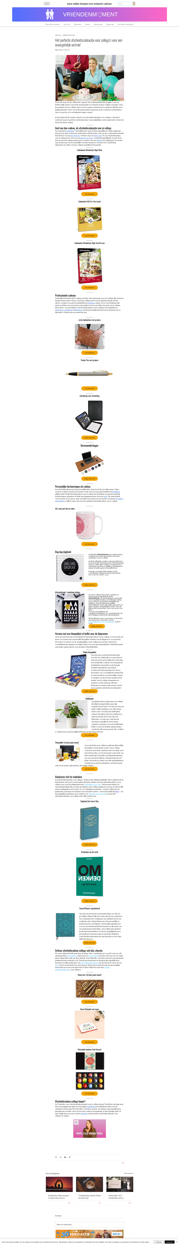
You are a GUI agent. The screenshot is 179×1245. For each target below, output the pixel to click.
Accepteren (169, 1242)
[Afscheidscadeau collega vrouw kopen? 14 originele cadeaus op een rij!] (59, 1184)
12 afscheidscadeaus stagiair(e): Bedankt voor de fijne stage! (89, 1196)
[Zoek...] (134, 3)
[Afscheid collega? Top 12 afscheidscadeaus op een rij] (119, 1184)
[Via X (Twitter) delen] (60, 1157)
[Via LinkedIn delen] (65, 1157)
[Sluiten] (177, 1242)
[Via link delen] (70, 1157)
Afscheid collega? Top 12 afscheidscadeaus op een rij (116, 1196)
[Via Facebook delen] (56, 1157)
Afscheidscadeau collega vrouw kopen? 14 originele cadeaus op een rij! (58, 1196)
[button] (67, 24)
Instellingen (158, 1242)
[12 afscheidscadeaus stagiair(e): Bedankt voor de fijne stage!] (89, 1184)
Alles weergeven (128, 1173)
